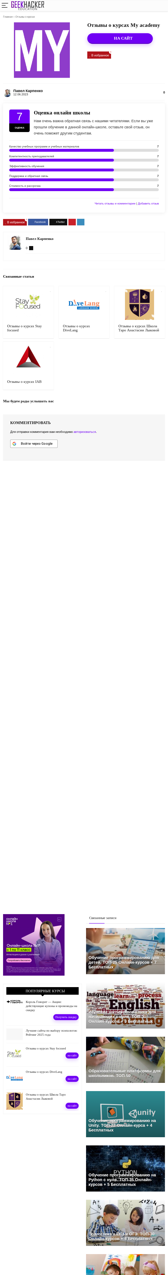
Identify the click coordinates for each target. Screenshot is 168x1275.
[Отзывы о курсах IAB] (28, 360)
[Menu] (5, 5)
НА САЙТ (123, 38)
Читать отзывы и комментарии (115, 203)
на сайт (72, 1055)
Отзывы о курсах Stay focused (46, 1048)
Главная (8, 16)
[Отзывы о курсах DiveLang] (84, 304)
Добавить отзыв (148, 203)
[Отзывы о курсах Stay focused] (28, 304)
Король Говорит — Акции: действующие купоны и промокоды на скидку (51, 1006)
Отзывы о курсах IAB (24, 382)
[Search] (162, 5)
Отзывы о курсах (25, 16)
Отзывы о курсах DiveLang (76, 328)
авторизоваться (85, 431)
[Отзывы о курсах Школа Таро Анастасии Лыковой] (139, 304)
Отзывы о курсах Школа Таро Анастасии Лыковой (138, 328)
